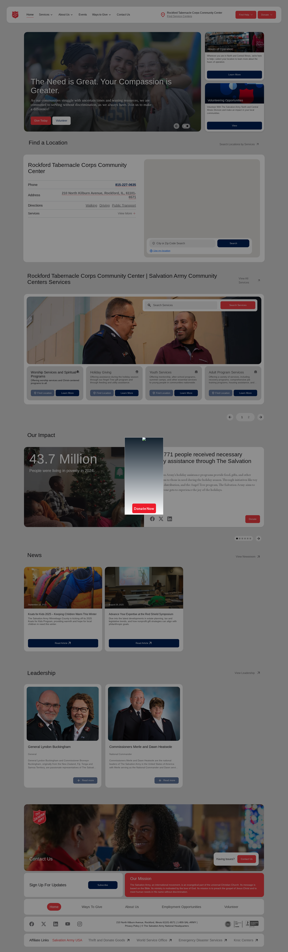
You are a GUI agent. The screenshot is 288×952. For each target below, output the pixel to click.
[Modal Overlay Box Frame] (143, 476)
